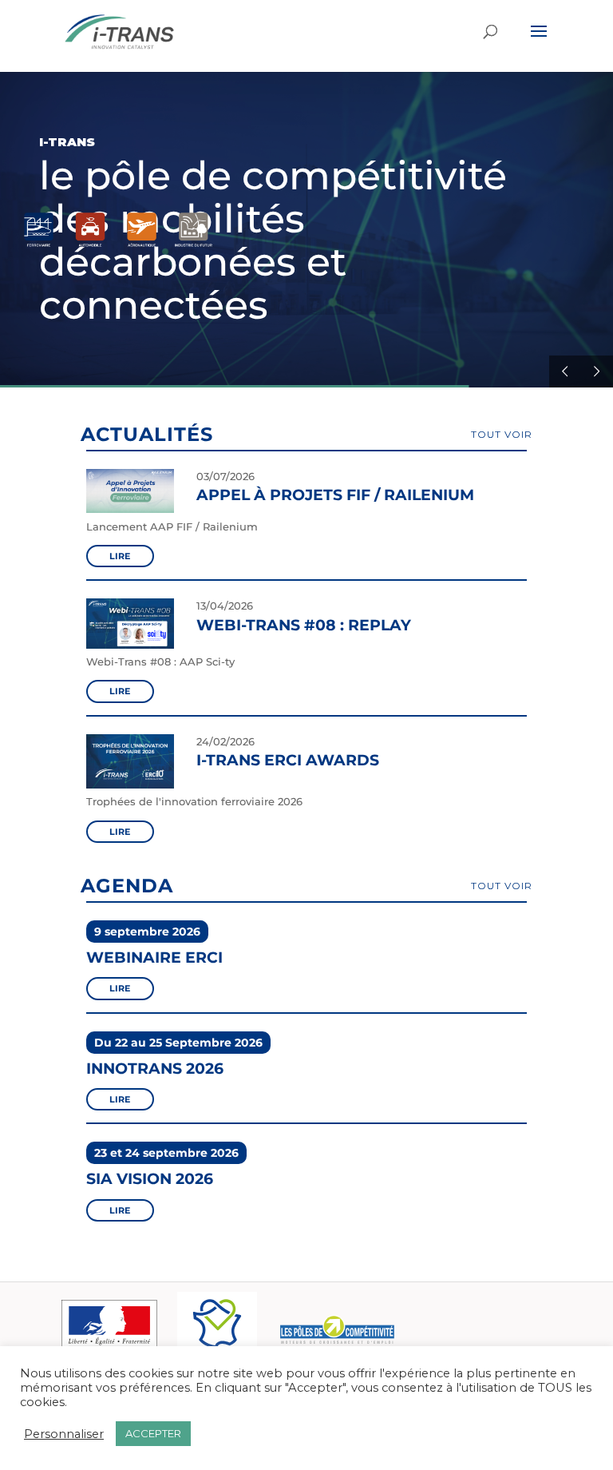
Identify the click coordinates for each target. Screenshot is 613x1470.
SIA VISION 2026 (149, 1179)
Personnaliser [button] (64, 1434)
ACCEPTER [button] (153, 1433)
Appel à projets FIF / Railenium (335, 495)
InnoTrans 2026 (154, 1068)
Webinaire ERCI (154, 957)
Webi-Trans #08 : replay (303, 625)
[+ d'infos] (130, 513)
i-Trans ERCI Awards (287, 760)
